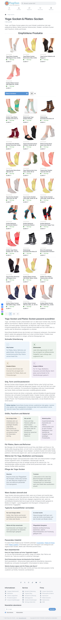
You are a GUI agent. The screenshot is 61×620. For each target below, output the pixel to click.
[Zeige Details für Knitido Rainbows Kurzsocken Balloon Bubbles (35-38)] (13, 212)
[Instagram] (28, 582)
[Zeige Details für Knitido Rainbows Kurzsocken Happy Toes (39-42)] (47, 212)
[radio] (31, 93)
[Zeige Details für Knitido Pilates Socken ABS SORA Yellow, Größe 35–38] (30, 265)
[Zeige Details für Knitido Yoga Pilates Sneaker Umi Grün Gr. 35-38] (13, 106)
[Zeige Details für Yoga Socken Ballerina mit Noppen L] (47, 45)
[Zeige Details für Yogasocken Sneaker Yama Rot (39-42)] (47, 159)
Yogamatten (40, 543)
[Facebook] (21, 582)
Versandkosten (22, 618)
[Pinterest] (40, 582)
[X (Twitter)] (24, 582)
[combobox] (38, 3)
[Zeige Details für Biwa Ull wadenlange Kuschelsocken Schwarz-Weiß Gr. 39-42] (47, 239)
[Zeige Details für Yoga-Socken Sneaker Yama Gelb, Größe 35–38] (30, 186)
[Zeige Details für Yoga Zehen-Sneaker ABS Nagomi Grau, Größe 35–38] (13, 45)
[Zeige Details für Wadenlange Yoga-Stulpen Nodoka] (30, 106)
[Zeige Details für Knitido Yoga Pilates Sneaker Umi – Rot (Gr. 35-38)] (13, 239)
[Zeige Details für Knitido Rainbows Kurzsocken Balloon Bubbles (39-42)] (30, 212)
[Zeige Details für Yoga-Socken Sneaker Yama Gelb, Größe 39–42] (47, 186)
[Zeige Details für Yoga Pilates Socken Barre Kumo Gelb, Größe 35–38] (30, 45)
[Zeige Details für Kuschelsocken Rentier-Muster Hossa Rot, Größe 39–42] (13, 132)
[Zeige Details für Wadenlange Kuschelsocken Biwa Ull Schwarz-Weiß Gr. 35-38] (30, 239)
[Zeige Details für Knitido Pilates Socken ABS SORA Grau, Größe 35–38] (47, 292)
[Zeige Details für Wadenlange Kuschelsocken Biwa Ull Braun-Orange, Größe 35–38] (47, 106)
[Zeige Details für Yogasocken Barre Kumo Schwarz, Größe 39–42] (30, 132)
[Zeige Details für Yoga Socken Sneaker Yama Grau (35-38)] (13, 186)
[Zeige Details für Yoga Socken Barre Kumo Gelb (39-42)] (13, 159)
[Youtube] (36, 582)
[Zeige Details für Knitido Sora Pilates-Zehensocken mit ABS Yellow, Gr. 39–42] (47, 265)
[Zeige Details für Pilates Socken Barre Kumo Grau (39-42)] (47, 132)
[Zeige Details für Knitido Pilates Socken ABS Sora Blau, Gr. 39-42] (30, 292)
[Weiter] (17, 314)
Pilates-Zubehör (14, 544)
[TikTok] (32, 582)
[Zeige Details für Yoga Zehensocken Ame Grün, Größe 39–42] (30, 159)
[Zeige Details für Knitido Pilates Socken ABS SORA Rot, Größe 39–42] (13, 72)
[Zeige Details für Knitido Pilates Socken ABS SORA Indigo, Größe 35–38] (13, 292)
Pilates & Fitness (50, 543)
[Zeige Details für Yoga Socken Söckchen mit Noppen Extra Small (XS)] (13, 265)
